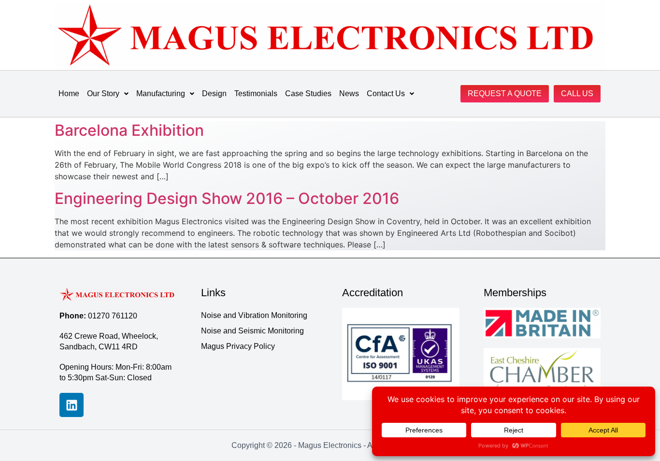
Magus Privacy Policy (238, 346)
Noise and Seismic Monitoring (252, 331)
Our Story (103, 93)
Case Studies (308, 93)
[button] (107, 93)
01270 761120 (112, 316)
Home (68, 93)
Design (214, 93)
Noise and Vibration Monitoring (254, 315)
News (349, 93)
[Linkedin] (71, 405)
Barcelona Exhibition (129, 130)
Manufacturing (160, 93)
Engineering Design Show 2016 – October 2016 (227, 198)
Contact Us (386, 93)
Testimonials (255, 93)
